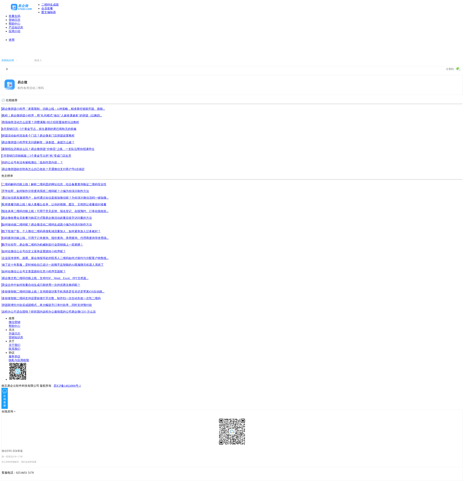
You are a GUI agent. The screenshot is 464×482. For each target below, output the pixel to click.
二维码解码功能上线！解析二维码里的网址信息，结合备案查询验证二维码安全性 (54, 184)
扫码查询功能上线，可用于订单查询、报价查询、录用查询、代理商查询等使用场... (55, 237)
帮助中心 (14, 23)
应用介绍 (14, 31)
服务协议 (14, 356)
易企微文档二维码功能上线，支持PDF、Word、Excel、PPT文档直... (45, 278)
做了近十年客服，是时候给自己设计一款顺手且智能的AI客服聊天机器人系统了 (53, 264)
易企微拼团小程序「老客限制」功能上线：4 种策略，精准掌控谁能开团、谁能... (53, 108)
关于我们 (14, 345)
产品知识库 (16, 27)
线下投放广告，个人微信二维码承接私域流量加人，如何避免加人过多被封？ (51, 231)
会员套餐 (47, 8)
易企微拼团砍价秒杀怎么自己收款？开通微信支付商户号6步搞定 (43, 169)
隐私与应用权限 (19, 360)
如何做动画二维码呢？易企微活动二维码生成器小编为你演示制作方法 (47, 224)
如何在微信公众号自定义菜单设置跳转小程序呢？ (34, 251)
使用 (11, 39)
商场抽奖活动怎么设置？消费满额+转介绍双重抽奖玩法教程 (40, 122)
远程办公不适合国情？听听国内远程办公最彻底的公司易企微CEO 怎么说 (49, 311)
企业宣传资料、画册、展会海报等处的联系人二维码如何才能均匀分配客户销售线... (55, 258)
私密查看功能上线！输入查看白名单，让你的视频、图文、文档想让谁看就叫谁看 (54, 204)
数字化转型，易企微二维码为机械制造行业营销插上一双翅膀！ (42, 244)
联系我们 (14, 348)
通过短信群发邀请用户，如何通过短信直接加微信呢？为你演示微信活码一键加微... (55, 197)
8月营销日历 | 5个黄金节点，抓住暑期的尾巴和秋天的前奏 (39, 128)
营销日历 (14, 19)
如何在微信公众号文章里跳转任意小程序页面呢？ (34, 271)
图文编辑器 (48, 12)
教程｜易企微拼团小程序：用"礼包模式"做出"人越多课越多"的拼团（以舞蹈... (52, 115)
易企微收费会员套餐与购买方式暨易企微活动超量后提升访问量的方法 (47, 217)
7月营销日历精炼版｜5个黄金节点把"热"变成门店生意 (36, 155)
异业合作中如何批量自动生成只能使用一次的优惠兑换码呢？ (41, 284)
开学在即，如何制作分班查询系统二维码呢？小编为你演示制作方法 (45, 191)
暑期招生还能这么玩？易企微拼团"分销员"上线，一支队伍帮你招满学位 (48, 149)
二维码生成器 (50, 4)
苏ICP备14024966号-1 (67, 385)
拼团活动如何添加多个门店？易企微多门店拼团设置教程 (38, 135)
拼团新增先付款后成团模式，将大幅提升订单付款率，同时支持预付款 (47, 304)
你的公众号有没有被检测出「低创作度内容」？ (32, 162)
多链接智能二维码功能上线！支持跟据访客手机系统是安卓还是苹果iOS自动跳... (53, 291)
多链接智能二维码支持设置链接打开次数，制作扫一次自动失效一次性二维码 (51, 298)
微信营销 (14, 322)
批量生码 (14, 16)
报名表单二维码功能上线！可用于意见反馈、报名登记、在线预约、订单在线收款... (55, 211)
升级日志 (14, 333)
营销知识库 (7, 60)
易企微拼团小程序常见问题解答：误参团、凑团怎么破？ (38, 142)
